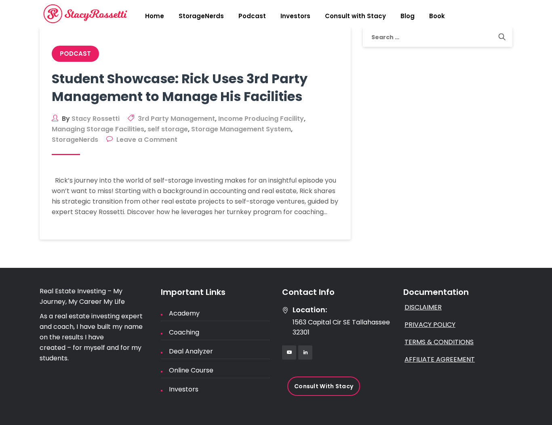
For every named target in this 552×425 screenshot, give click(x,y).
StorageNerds (201, 16)
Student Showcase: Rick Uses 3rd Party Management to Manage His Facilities (180, 87)
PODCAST (75, 53)
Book (437, 16)
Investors (295, 16)
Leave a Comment (146, 139)
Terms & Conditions (439, 342)
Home (154, 16)
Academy (184, 313)
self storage (167, 129)
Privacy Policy (430, 324)
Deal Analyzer (191, 351)
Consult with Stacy (355, 16)
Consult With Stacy (323, 386)
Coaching (184, 332)
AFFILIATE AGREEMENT (440, 359)
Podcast (252, 16)
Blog (407, 16)
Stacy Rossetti (96, 118)
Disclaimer (423, 307)
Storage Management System (241, 129)
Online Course (191, 370)
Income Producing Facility (261, 118)
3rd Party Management (176, 118)
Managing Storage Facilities (98, 129)
